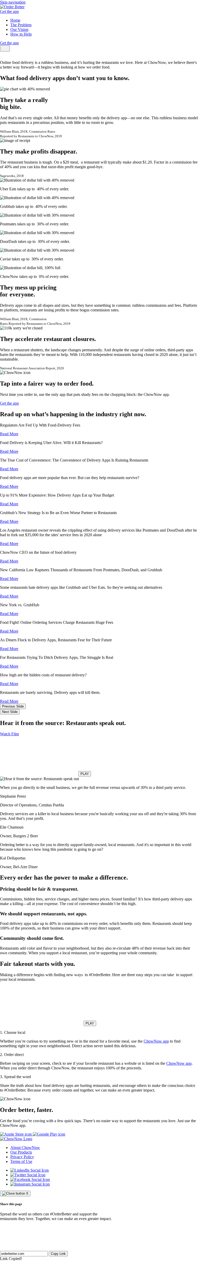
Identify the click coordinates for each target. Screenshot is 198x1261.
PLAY (84, 774)
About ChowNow (25, 1147)
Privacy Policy (22, 1157)
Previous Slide (13, 706)
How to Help (21, 34)
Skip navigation (13, 2)
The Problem (20, 25)
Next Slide (10, 712)
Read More (9, 434)
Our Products (21, 1152)
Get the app (9, 11)
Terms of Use (21, 1161)
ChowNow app (156, 1041)
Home (15, 20)
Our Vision (19, 29)
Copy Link (58, 1254)
